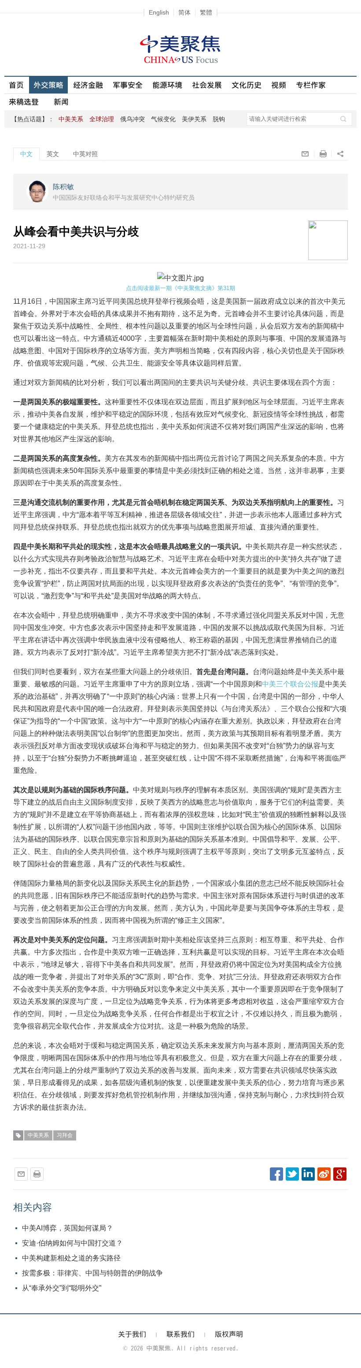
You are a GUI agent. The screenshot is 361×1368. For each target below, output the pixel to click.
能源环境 (167, 85)
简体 (184, 12)
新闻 (61, 101)
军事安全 (128, 85)
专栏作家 (311, 85)
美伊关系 (194, 119)
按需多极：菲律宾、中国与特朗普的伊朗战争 (92, 1273)
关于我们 (132, 1334)
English (159, 12)
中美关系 (38, 1135)
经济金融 (88, 85)
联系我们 (180, 1334)
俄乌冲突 (132, 119)
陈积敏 (63, 186)
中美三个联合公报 (290, 684)
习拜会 (65, 1135)
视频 (278, 85)
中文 (26, 153)
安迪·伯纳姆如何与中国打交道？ (72, 1243)
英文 (53, 153)
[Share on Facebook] (276, 1174)
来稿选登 (24, 101)
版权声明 (229, 1334)
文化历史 (247, 85)
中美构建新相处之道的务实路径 (71, 1258)
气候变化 (163, 119)
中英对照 (85, 153)
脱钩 (219, 119)
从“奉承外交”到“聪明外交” (61, 1288)
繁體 (206, 12)
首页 (16, 85)
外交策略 (48, 85)
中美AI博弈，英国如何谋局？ (67, 1228)
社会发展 (207, 85)
